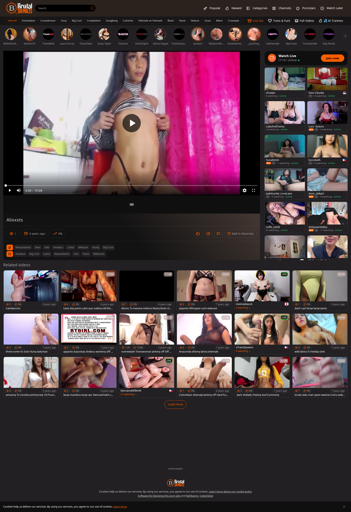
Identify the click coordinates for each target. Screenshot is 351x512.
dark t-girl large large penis (311, 308)
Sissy (64, 20)
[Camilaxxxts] (31, 290)
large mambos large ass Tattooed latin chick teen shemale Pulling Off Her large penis (88, 395)
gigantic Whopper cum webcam (198, 308)
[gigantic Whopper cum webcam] (204, 290)
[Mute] (19, 190)
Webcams (98, 254)
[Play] (131, 123)
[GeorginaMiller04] (146, 377)
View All (12, 20)
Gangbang (112, 20)
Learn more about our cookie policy (230, 491)
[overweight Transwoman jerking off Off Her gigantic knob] (146, 334)
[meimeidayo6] (262, 290)
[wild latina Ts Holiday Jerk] (319, 334)
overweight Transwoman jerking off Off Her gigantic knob (146, 351)
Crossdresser (48, 20)
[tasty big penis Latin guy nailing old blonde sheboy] (88, 290)
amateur (58, 247)
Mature (195, 20)
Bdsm (219, 20)
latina (70, 247)
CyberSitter (206, 496)
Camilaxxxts (13, 308)
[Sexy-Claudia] (327, 83)
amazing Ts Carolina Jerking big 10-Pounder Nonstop (31, 395)
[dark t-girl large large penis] (319, 290)
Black (171, 20)
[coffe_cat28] (285, 217)
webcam (83, 247)
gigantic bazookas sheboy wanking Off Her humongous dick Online (88, 351)
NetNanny (192, 496)
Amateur (20, 254)
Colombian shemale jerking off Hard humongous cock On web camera (204, 395)
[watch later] (8, 275)
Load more (175, 404)
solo (46, 247)
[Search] (92, 8)
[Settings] (244, 190)
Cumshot (128, 20)
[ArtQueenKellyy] (327, 217)
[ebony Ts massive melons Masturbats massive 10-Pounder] (146, 290)
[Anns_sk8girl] (327, 184)
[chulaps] (285, 83)
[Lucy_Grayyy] (327, 116)
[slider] (132, 185)
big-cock (108, 247)
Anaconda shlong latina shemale (198, 351)
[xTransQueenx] (262, 334)
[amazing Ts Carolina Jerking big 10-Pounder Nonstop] (31, 377)
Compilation (94, 20)
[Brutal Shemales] (19, 8)
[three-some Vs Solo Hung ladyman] (31, 334)
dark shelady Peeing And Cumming (258, 395)
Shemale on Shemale (150, 20)
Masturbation (61, 254)
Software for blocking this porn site (159, 496)
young (95, 247)
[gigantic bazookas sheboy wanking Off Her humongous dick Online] (88, 334)
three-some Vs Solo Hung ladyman (27, 351)
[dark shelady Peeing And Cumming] (262, 377)
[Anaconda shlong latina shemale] (204, 334)
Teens (182, 20)
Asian (208, 20)
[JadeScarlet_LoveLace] (285, 184)
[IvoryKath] (327, 150)
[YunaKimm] (285, 150)
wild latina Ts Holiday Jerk (310, 351)
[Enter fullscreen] (253, 190)
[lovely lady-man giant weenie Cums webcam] (319, 377)
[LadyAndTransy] (285, 116)
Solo (76, 254)
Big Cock (77, 20)
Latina (46, 254)
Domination (28, 20)
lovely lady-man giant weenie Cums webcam (319, 395)
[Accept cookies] (344, 506)
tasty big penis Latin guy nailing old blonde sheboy (88, 308)
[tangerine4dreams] (285, 251)
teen (37, 247)
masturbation (23, 247)
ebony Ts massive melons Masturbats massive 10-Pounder (146, 308)
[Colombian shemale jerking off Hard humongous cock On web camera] (204, 377)
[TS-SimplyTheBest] (327, 251)
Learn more (120, 506)
